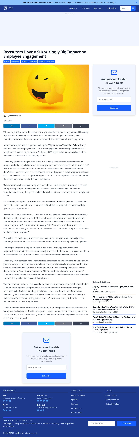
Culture (6, 62)
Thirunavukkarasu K (100, 332)
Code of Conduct (112, 404)
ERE (4, 395)
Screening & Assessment (46, 62)
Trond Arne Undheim (100, 312)
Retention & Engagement (29, 62)
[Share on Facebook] (29, 126)
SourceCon (42, 395)
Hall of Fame (76, 412)
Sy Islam (96, 302)
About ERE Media (78, 395)
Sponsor (74, 399)
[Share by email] (63, 126)
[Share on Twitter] (46, 126)
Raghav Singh (98, 322)
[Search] (133, 8)
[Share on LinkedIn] (11, 126)
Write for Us (76, 408)
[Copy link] (81, 126)
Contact (74, 404)
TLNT (5, 405)
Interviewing (15, 62)
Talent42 (41, 405)
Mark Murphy (15, 116)
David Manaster (98, 292)
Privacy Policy (111, 395)
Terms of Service (112, 399)
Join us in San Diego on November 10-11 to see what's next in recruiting (69, 2)
